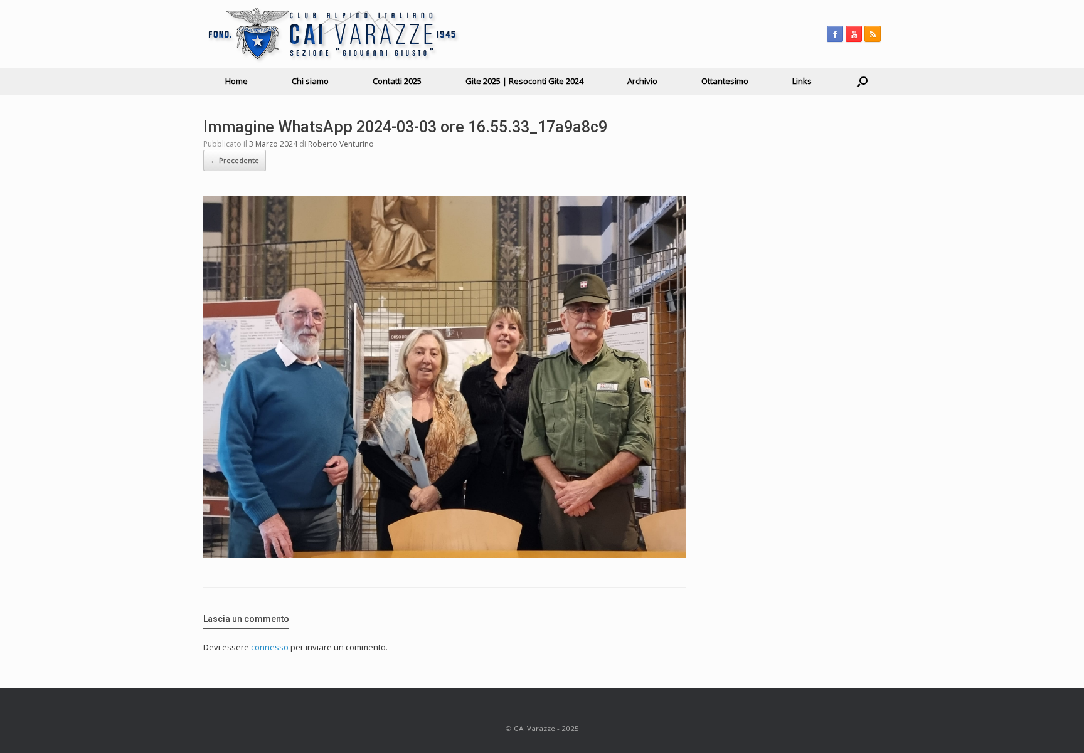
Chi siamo (310, 81)
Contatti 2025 (397, 81)
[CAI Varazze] (331, 33)
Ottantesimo (724, 81)
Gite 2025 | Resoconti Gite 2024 (524, 81)
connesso (270, 647)
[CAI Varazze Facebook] (835, 34)
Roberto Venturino (341, 144)
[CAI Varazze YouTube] (854, 34)
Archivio (642, 81)
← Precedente (234, 160)
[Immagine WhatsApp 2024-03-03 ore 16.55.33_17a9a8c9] (444, 555)
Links (802, 81)
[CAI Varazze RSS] (872, 34)
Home (236, 81)
